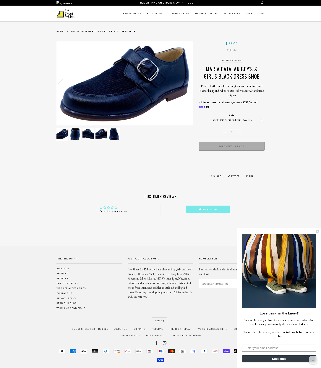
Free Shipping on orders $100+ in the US (166, 2)
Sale (249, 13)
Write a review (208, 209)
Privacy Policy (66, 298)
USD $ (158, 320)
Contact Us (64, 293)
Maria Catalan (232, 60)
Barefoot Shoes (206, 13)
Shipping (62, 273)
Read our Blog (66, 303)
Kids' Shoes (154, 13)
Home (60, 31)
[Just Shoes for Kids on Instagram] (165, 344)
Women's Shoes (178, 13)
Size (231, 115)
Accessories (231, 13)
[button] (279, 271)
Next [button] (186, 83)
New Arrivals (132, 13)
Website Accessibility (71, 288)
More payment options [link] (232, 166)
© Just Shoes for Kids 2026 (90, 329)
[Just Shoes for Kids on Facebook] (156, 344)
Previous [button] (62, 83)
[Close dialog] (318, 231)
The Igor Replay (67, 283)
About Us (62, 268)
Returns (62, 278)
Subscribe (279, 358)
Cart (261, 13)
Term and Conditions (70, 308)
